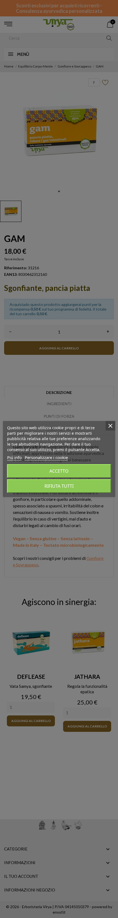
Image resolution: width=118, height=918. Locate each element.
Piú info (14, 457)
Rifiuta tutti (59, 486)
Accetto (59, 471)
